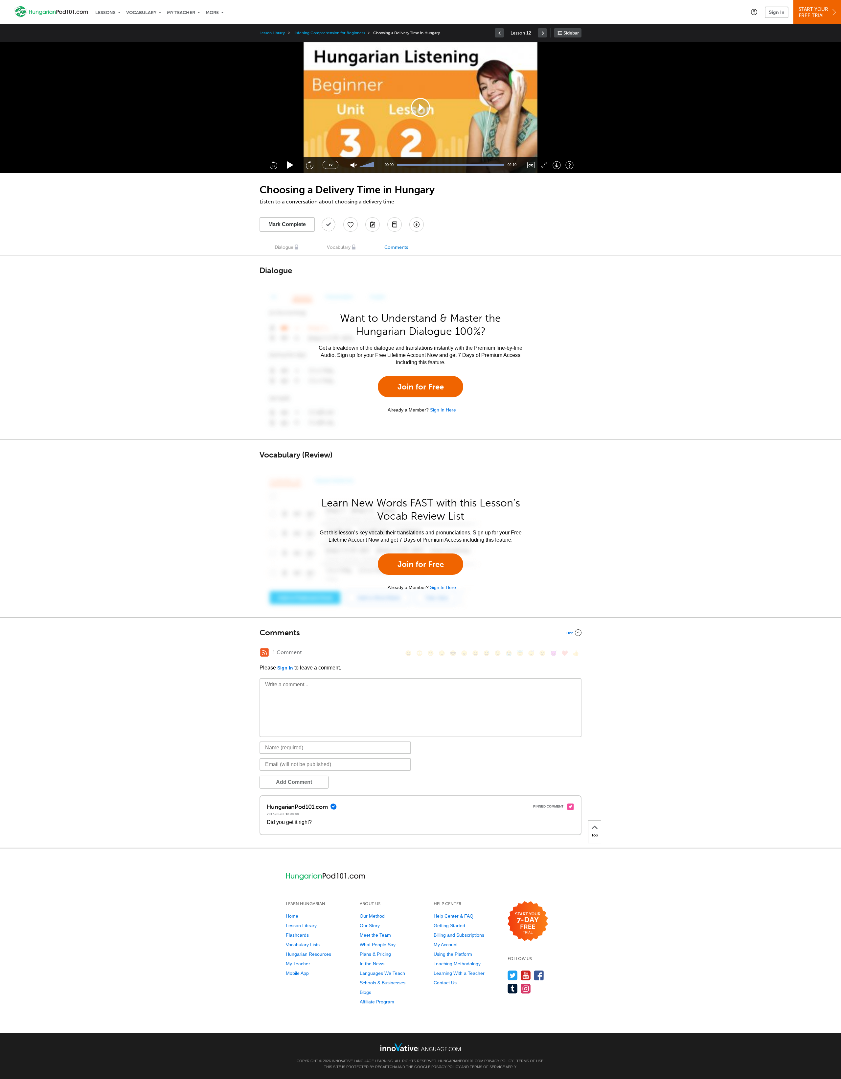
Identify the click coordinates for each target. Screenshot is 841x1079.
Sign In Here (443, 409)
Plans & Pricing (375, 954)
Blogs (365, 992)
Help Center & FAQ (453, 916)
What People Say (378, 944)
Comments (396, 247)
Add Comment (294, 782)
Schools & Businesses (382, 982)
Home (292, 916)
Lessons (105, 12)
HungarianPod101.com (460, 1061)
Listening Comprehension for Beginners (329, 33)
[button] (754, 12)
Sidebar (571, 33)
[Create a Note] (372, 224)
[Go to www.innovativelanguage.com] (420, 1047)
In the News (372, 963)
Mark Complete (287, 224)
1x (330, 165)
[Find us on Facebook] (539, 975)
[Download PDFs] (394, 224)
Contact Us (445, 982)
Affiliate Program (377, 1001)
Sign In (776, 12)
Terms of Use (529, 1061)
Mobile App (297, 973)
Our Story (370, 925)
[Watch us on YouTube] (526, 975)
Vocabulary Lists (303, 944)
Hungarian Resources (308, 954)
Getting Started (449, 925)
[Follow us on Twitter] (513, 975)
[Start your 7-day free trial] (528, 921)
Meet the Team (375, 935)
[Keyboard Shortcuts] (569, 165)
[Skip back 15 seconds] (273, 165)
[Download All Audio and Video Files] (416, 224)
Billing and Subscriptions (459, 935)
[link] (499, 32)
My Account (446, 944)
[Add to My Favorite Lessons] (350, 224)
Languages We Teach (382, 973)
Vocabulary (141, 12)
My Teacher (181, 12)
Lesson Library (272, 33)
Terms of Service (487, 1067)
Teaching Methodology (457, 963)
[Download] (557, 165)
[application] (420, 107)
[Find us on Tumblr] (513, 988)
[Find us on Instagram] (526, 988)
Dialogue (284, 247)
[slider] (367, 165)
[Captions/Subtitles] (531, 165)
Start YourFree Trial (813, 12)
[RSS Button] (264, 652)
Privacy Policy (498, 1061)
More (212, 12)
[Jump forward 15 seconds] (309, 165)
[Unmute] (354, 165)
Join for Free (421, 386)
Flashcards (297, 935)
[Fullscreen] (544, 165)
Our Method (372, 916)
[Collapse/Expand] (420, 632)
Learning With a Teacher (459, 973)
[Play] (290, 165)
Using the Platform (453, 954)
